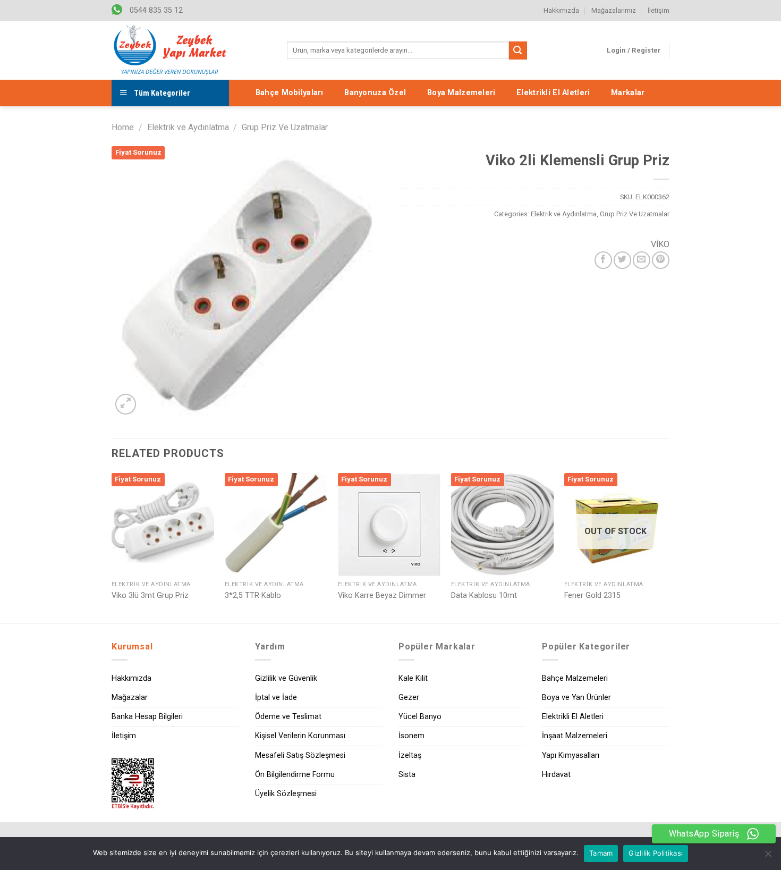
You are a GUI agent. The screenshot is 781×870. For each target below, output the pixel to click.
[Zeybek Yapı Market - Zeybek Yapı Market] (170, 50)
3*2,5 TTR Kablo (253, 595)
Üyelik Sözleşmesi (286, 793)
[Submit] (518, 50)
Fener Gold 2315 (592, 595)
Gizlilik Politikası (656, 853)
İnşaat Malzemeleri (574, 735)
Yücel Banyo (420, 716)
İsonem (411, 735)
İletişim (658, 10)
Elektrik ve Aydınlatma (188, 127)
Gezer (408, 697)
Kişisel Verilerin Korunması (300, 735)
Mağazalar (130, 697)
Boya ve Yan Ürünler (576, 697)
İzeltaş (409, 755)
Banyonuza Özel (375, 92)
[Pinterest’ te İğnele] (660, 260)
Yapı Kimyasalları (570, 755)
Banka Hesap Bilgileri (147, 716)
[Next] (666, 547)
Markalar (627, 92)
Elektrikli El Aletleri (553, 92)
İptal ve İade (276, 697)
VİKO (660, 244)
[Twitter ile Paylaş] (622, 260)
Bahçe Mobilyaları (290, 92)
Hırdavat (556, 774)
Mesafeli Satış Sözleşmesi (300, 755)
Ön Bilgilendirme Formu (295, 774)
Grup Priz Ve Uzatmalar (285, 127)
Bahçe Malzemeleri (575, 678)
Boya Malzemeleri (461, 92)
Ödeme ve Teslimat (288, 716)
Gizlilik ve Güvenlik (286, 678)
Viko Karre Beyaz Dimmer (382, 595)
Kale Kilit (413, 678)
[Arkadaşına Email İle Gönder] (641, 260)
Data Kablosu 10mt (484, 595)
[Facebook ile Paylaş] (603, 260)
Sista (406, 774)
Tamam (601, 853)
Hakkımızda (561, 10)
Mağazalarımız (613, 10)
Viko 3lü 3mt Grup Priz (150, 595)
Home (123, 127)
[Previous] (112, 547)
